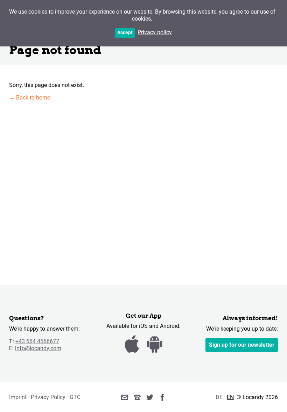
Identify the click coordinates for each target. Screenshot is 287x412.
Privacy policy (155, 32)
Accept (125, 33)
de (219, 397)
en (230, 397)
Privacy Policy (48, 397)
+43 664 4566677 (37, 341)
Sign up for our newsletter (241, 344)
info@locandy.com (38, 348)
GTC (75, 397)
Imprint (18, 397)
